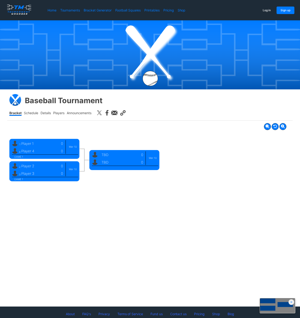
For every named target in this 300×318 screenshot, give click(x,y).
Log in (267, 10)
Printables (152, 10)
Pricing (168, 10)
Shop (182, 10)
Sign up (285, 10)
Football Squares (128, 10)
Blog (231, 314)
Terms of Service (130, 314)
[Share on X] (99, 113)
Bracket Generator (98, 10)
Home (52, 10)
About (70, 314)
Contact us (178, 314)
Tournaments (70, 10)
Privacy (104, 314)
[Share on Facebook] (107, 113)
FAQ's (86, 314)
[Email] (114, 113)
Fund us (156, 314)
